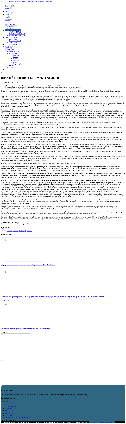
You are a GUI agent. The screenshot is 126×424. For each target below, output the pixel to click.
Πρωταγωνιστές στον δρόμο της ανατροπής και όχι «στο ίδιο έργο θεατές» (25, 328)
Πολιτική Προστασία (25, 231)
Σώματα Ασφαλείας (11, 407)
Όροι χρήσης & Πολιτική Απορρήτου (16, 417)
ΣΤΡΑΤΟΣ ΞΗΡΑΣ (15, 32)
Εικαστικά (16, 55)
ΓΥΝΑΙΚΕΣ (13, 67)
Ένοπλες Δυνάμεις (12, 231)
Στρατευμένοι (9, 408)
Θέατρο (15, 58)
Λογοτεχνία (16, 60)
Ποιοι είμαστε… (10, 413)
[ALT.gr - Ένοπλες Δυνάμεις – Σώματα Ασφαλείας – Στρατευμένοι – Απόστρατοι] (27, 1)
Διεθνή (11, 28)
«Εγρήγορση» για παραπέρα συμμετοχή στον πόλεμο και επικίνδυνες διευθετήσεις (28, 265)
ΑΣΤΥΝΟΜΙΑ (13, 39)
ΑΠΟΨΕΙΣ (8, 48)
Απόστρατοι (8, 410)
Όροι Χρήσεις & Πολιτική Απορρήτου (101, 422)
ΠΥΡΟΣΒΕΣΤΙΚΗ (15, 41)
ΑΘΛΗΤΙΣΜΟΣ (14, 51)
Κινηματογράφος (18, 64)
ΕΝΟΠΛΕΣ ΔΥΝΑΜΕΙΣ (13, 30)
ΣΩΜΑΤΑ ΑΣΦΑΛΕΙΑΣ (12, 37)
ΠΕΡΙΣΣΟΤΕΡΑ (10, 50)
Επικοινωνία (9, 415)
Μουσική (15, 57)
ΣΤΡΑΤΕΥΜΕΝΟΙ (11, 44)
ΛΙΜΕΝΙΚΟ (13, 42)
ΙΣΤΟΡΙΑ (12, 66)
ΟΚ (114, 422)
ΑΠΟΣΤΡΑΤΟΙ (10, 46)
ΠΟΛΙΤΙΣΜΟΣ (13, 53)
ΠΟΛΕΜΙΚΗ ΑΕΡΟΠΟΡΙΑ (18, 35)
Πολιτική (11, 26)
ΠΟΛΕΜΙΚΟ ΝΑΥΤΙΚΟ (17, 34)
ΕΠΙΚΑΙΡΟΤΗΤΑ (11, 25)
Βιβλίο (15, 62)
